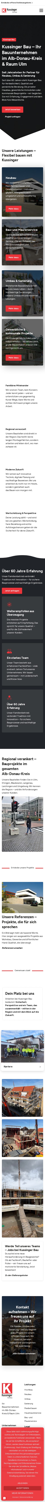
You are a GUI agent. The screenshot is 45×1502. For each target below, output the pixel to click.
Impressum (15, 1497)
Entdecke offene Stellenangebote (16, 3)
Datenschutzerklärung (26, 1497)
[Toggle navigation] (41, 10)
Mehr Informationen (22, 1493)
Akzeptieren (22, 1488)
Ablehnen (23, 1483)
